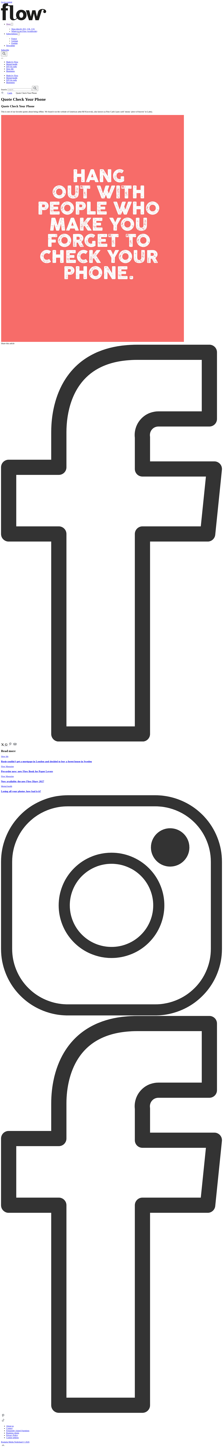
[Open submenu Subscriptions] (19, 34)
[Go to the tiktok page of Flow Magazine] (3, 1422)
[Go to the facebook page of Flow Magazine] (111, 1412)
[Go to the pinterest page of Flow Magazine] (3, 1417)
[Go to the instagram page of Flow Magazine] (111, 1015)
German (14, 41)
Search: (4, 89)
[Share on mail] (15, 745)
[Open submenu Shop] (12, 24)
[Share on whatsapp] (6, 745)
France (14, 39)
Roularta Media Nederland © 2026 (15, 1442)
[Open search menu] (4, 53)
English (14, 43)
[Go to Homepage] (23, 20)
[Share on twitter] (3, 745)
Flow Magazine (7, 766)
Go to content (6, 2)
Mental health (6, 786)
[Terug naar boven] (3, 1447)
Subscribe (5, 50)
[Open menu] (2, 58)
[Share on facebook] (111, 741)
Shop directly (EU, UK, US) (23, 29)
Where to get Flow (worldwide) (24, 31)
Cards (9, 93)
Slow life (4, 756)
